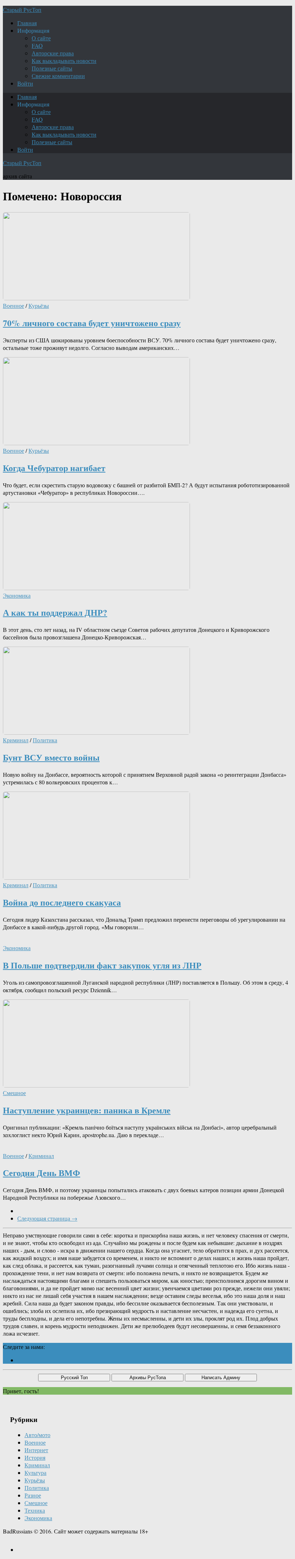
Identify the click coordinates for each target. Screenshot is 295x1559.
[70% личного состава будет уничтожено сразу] (96, 298)
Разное (32, 1495)
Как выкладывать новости (64, 60)
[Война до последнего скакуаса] (96, 877)
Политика (45, 740)
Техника (34, 1510)
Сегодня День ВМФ (41, 1172)
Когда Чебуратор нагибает (54, 467)
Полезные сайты (52, 68)
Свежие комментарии (58, 75)
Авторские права (53, 53)
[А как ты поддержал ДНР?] (96, 588)
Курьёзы (38, 305)
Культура (35, 1472)
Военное (13, 305)
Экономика (17, 595)
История (34, 1457)
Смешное (14, 1093)
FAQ (37, 45)
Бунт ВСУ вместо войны (51, 757)
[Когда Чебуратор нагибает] (96, 443)
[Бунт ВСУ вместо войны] (96, 732)
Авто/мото (37, 1435)
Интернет (36, 1450)
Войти (25, 83)
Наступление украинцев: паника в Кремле (87, 1110)
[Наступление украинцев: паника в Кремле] (96, 1085)
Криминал (15, 740)
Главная (27, 23)
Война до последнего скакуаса (62, 902)
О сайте (41, 38)
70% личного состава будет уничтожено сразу (92, 322)
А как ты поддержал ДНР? (55, 612)
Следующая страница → (47, 1218)
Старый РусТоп (22, 9)
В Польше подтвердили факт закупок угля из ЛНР (102, 965)
